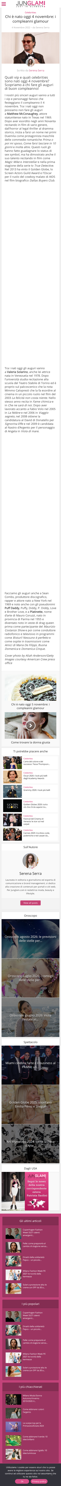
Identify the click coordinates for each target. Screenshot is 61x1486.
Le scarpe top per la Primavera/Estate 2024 (33, 1424)
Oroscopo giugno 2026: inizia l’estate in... (30, 1017)
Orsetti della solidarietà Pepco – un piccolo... (33, 1258)
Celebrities (30, 12)
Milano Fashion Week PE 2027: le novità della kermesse (34, 1274)
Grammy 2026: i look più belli (36, 790)
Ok (22, 1481)
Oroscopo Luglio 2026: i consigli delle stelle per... (30, 978)
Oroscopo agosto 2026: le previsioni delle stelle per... (30, 939)
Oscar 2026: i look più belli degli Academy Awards (35, 777)
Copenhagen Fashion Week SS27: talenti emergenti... (33, 1232)
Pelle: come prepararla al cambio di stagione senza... (35, 1245)
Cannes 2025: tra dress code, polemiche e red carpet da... (36, 834)
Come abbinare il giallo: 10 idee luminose (35, 1451)
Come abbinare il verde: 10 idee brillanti (35, 1438)
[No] (52, 1474)
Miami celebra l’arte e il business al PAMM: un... (30, 1065)
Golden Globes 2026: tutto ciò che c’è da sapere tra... (35, 805)
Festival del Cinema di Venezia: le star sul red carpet (33, 821)
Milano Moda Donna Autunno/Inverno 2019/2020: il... (32, 1398)
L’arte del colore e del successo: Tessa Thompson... (36, 762)
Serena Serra (42, 27)
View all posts (30, 902)
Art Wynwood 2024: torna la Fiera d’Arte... (30, 1143)
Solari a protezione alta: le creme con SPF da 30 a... (35, 1286)
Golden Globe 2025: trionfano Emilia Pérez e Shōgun (30, 1104)
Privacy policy (39, 1481)
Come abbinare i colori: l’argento (33, 1410)
